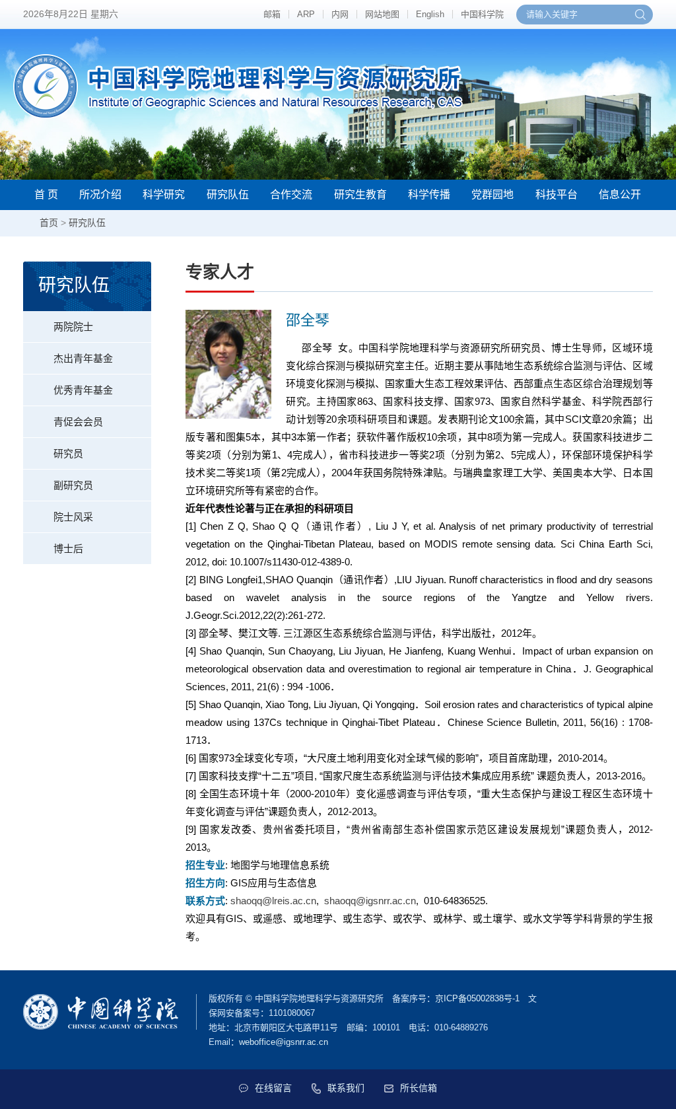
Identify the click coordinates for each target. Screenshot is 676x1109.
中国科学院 (482, 14)
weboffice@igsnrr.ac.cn (283, 1042)
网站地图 (382, 14)
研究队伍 (228, 194)
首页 (49, 222)
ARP (306, 14)
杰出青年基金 (83, 358)
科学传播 (429, 194)
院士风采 (73, 516)
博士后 (68, 548)
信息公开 (620, 194)
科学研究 (164, 194)
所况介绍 (100, 194)
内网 (340, 14)
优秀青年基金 (83, 390)
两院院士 (73, 326)
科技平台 (556, 194)
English (430, 14)
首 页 (46, 194)
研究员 (68, 453)
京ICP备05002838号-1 (477, 998)
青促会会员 (78, 421)
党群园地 (492, 194)
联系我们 (345, 1088)
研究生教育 (360, 194)
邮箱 (272, 14)
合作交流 (291, 194)
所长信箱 (418, 1088)
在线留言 (273, 1088)
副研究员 (73, 485)
